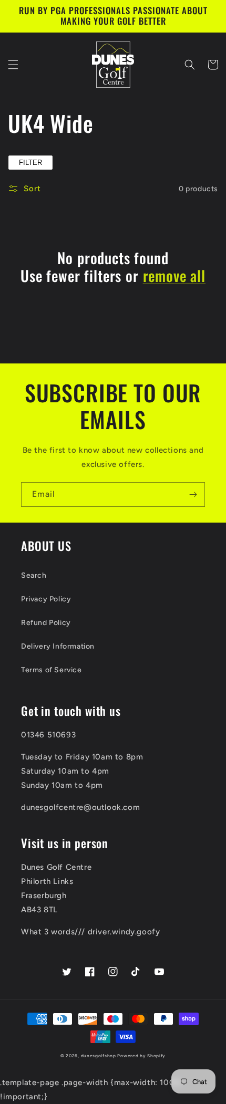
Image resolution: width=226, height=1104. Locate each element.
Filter (30, 162)
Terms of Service (51, 669)
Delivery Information (58, 646)
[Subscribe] (192, 494)
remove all (174, 276)
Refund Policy (46, 622)
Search (34, 575)
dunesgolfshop (98, 1055)
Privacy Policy (46, 599)
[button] (13, 64)
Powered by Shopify (141, 1055)
